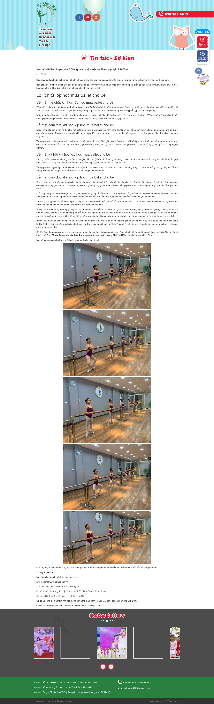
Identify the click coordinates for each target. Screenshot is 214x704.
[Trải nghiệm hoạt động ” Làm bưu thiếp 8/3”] (160, 643)
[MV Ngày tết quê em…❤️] (124, 643)
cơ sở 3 (44, 235)
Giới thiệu (45, 33)
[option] (52, 643)
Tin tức (44, 41)
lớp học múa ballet (58, 84)
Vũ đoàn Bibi (47, 37)
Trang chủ (46, 29)
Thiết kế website (155, 701)
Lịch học (44, 45)
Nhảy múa (41, 115)
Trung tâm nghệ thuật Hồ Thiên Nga (104, 223)
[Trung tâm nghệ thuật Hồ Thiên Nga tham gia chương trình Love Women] (51, 643)
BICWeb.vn (171, 701)
